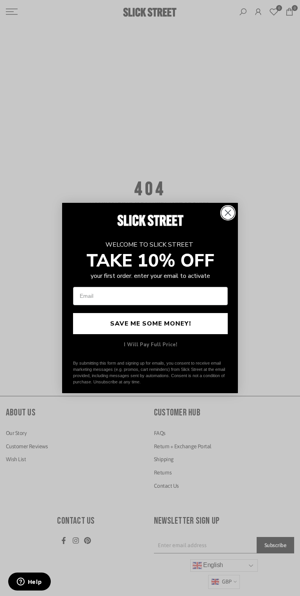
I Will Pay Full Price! (150, 344)
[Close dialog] (228, 213)
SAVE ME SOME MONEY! (150, 323)
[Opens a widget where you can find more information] (29, 582)
